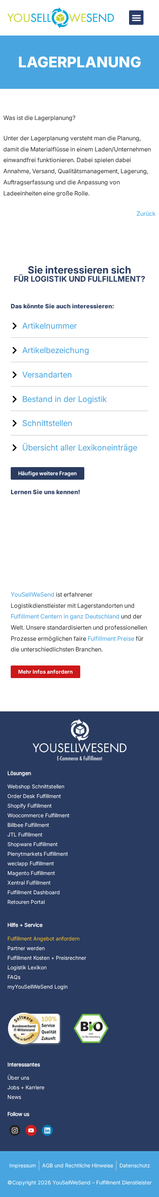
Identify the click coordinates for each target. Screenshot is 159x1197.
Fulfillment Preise (110, 638)
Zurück (146, 213)
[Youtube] (31, 1130)
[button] (136, 17)
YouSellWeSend (32, 594)
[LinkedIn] (47, 1130)
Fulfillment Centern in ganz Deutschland (65, 616)
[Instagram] (14, 1130)
